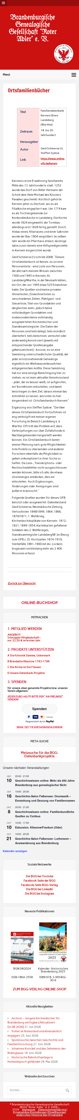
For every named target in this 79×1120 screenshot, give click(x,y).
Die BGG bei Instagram (39, 893)
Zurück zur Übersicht (22, 583)
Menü (6, 74)
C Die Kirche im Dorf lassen (24, 667)
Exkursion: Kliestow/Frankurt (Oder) (38, 827)
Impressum (28, 1109)
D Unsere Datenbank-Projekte (26, 673)
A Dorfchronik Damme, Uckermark (28, 655)
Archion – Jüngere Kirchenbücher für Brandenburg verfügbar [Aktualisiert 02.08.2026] (33, 1023)
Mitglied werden (26, 629)
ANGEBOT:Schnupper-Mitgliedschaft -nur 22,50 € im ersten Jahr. (24, 637)
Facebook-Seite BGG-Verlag (39, 885)
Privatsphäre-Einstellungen (30, 1112)
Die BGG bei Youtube (39, 876)
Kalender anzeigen (15, 851)
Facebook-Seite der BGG (39, 880)
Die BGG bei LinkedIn (39, 889)
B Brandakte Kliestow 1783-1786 (28, 661)
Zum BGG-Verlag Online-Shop (39, 989)
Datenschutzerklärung (52, 1109)
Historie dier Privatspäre (47, 1114)
